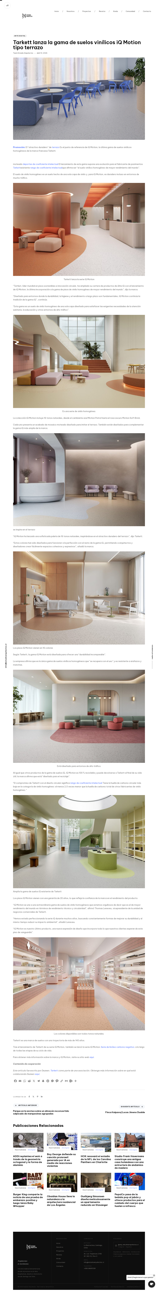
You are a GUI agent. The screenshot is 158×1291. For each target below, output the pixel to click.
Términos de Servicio (117, 1287)
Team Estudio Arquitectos (23, 53)
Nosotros (68, 11)
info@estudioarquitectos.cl (94, 1262)
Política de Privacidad (101, 1287)
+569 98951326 (90, 1268)
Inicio (56, 11)
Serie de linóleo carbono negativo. (118, 1047)
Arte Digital (20, 36)
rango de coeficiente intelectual (46, 167)
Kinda (113, 11)
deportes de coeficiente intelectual (40, 164)
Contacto (144, 11)
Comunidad (128, 11)
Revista (99, 11)
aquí (92, 1057)
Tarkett (16, 167)
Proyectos (84, 11)
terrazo (55, 147)
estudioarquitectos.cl (133, 1287)
